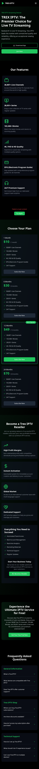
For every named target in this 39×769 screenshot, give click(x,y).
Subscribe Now (19, 272)
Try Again (19, 213)
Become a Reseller (21, 574)
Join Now (20, 51)
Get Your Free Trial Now (19, 635)
